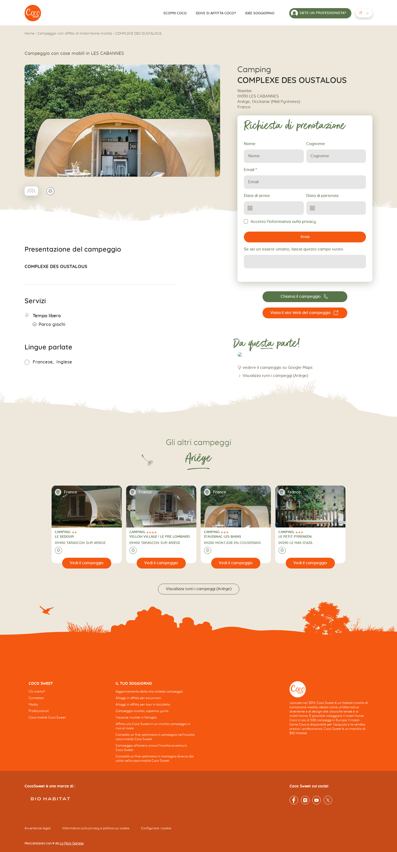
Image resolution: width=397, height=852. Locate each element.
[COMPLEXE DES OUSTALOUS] (33, 13)
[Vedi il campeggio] (86, 563)
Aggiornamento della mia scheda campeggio (149, 691)
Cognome (315, 144)
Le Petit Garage (72, 843)
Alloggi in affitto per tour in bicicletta (143, 704)
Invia (305, 237)
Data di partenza (322, 196)
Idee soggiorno (259, 13)
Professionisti (39, 711)
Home (29, 33)
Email (250, 170)
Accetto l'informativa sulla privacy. (284, 222)
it (360, 13)
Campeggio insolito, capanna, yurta (142, 711)
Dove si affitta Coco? (216, 13)
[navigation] (68, 704)
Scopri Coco (175, 13)
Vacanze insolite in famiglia (136, 717)
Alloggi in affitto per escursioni (138, 698)
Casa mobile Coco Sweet (47, 717)
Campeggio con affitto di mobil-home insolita (75, 33)
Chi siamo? (37, 691)
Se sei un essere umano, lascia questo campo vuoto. (294, 249)
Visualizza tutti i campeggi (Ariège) (275, 376)
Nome (249, 144)
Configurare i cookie (156, 828)
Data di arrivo (257, 196)
